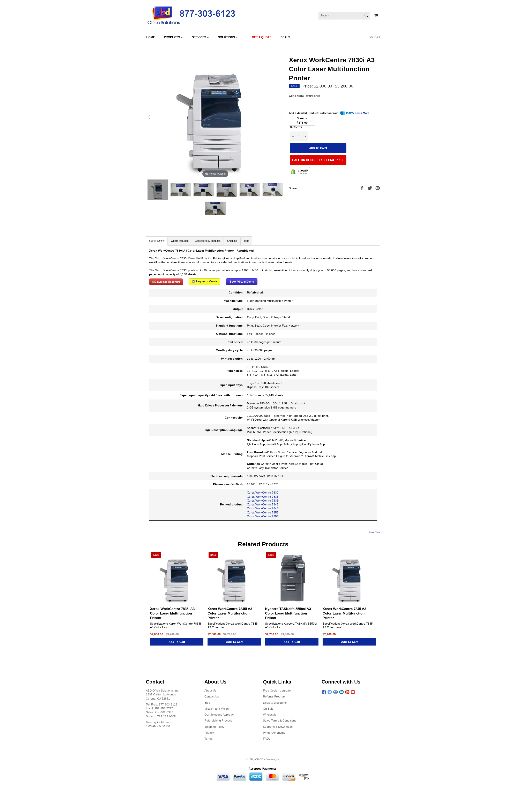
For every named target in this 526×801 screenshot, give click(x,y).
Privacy (209, 732)
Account (375, 37)
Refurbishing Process (218, 720)
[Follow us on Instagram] (335, 692)
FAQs (266, 738)
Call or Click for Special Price (318, 160)
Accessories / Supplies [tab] (207, 240)
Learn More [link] (362, 113)
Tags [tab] (246, 240)
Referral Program (274, 696)
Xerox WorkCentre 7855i (263, 516)
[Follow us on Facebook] (324, 692)
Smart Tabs (374, 532)
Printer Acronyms (274, 732)
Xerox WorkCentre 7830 (262, 492)
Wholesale (270, 714)
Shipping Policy (214, 726)
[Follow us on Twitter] (329, 692)
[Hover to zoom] (215, 117)
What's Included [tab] (180, 240)
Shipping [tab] (232, 240)
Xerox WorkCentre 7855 (262, 512)
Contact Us (211, 696)
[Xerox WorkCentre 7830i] (158, 190)
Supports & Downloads (278, 726)
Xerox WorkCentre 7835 (262, 496)
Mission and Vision (216, 708)
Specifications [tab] (157, 240)
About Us (210, 690)
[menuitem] (150, 37)
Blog (207, 702)
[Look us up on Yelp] (347, 692)
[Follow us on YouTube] (353, 692)
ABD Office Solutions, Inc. (267, 759)
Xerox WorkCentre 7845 (262, 504)
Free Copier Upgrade (277, 690)
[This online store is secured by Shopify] (299, 172)
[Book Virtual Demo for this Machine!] (241, 284)
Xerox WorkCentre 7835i (263, 500)
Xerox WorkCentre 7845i (263, 508)
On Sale (268, 708)
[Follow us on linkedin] (341, 692)
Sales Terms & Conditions (279, 720)
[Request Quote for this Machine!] (204, 284)
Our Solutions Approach (219, 714)
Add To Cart (176, 641)
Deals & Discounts (275, 702)
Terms (208, 738)
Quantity (296, 127)
